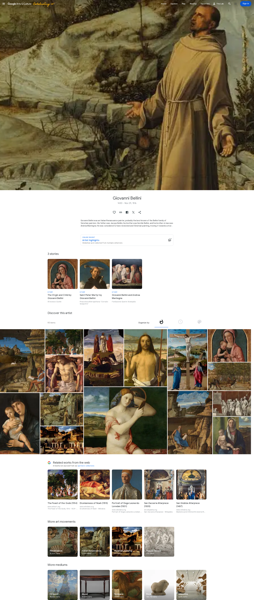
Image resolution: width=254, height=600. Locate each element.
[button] (4, 4)
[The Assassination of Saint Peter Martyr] (229, 376)
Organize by (143, 323)
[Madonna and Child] (20, 423)
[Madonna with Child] (229, 345)
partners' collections (86, 466)
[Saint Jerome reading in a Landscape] (190, 422)
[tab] (161, 322)
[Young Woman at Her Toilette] (125, 420)
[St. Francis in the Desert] (61, 409)
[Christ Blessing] (145, 357)
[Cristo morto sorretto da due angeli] (64, 373)
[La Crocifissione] (187, 359)
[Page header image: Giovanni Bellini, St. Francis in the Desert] (127, 95)
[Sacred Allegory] (61, 440)
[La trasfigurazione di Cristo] (104, 357)
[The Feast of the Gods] (64, 342)
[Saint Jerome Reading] (22, 360)
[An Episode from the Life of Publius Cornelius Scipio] (232, 403)
